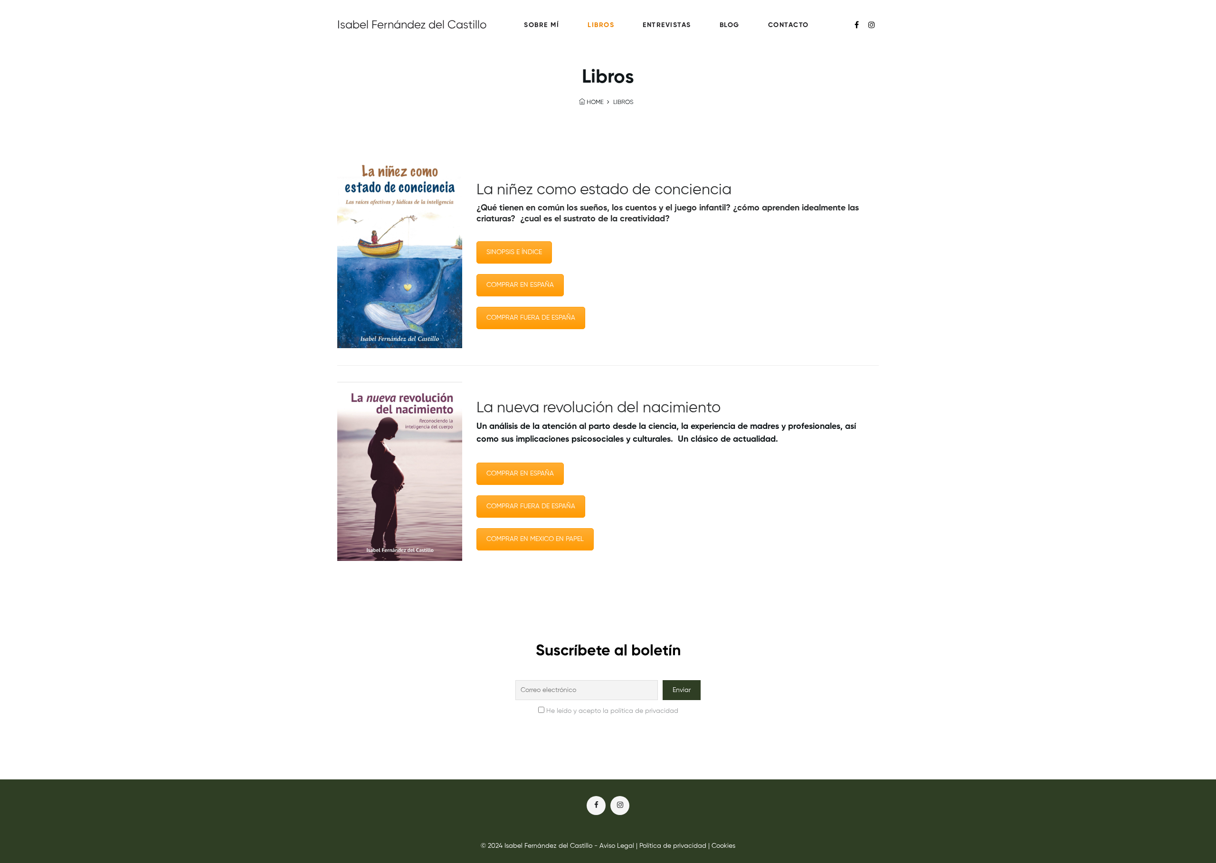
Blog (730, 25)
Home (594, 102)
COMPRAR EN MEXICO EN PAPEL (535, 539)
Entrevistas (667, 25)
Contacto (788, 25)
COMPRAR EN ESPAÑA (520, 285)
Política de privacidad (672, 846)
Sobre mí (541, 25)
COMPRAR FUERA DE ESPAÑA (530, 317)
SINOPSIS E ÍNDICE (514, 252)
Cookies (723, 846)
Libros (601, 25)
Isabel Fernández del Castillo (412, 25)
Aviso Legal (616, 846)
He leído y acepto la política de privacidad (612, 711)
